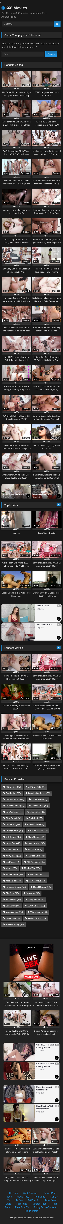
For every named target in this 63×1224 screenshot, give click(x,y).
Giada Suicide (39, 830)
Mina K (11, 868)
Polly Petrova (37, 881)
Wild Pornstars (30, 1193)
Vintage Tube (39, 1204)
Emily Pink (36, 818)
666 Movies (16, 8)
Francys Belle (14, 830)
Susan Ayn (13, 906)
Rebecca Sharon (16, 887)
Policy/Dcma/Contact (45, 1207)
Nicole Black (14, 881)
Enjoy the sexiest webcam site (44, 495)
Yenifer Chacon (37, 918)
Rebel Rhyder (42, 887)
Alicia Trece (13, 787)
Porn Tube (21, 1204)
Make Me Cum (43, 606)
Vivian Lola (13, 918)
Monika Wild (32, 868)
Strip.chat (6, 497)
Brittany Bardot (15, 799)
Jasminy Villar (36, 843)
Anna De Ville (36, 787)
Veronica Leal (14, 912)
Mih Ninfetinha (36, 862)
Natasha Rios (14, 874)
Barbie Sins (13, 793)
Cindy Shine (39, 799)
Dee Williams (14, 812)
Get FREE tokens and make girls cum (46, 1046)
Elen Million (37, 812)
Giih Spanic (13, 837)
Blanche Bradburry (39, 793)
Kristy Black (13, 856)
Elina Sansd (13, 818)
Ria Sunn (12, 893)
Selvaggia (33, 893)
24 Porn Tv (34, 1200)
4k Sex (19, 1200)
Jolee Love (13, 849)
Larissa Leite (36, 856)
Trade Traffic (31, 1211)
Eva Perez (13, 824)
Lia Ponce (12, 862)
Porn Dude (39, 1196)
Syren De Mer (36, 906)
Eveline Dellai (35, 824)
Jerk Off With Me (44, 625)
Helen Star (13, 843)
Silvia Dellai (13, 899)
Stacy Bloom (36, 899)
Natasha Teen (38, 874)
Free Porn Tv (22, 1207)
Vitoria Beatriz (39, 912)
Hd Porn (13, 1193)
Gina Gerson (36, 837)
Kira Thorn (35, 849)
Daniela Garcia (15, 805)
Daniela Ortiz (40, 805)
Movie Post (23, 1196)
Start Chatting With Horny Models (13, 495)
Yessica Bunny (15, 924)
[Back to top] (54, 1215)
